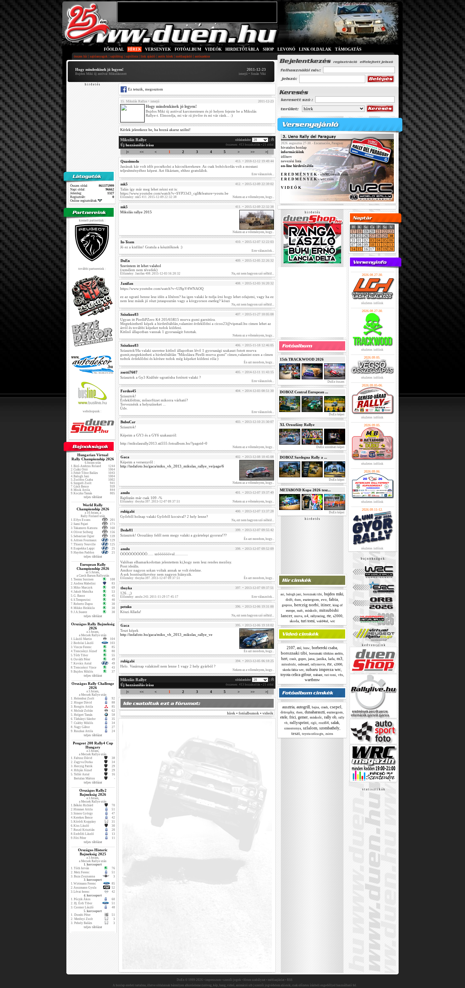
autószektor (202, 56)
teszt (295, 733)
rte (329, 615)
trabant (317, 675)
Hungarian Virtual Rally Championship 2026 (92, 457)
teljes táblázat (93, 497)
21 (378, 231)
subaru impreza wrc (323, 669)
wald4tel (322, 621)
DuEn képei (336, 414)
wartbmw (312, 679)
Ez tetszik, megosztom (145, 89)
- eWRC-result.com (314, 174)
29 (385, 236)
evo (324, 599)
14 (353, 249)
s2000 (337, 616)
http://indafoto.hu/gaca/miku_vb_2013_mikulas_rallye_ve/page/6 (172, 466)
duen (297, 600)
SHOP (268, 49)
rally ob (330, 717)
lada (331, 659)
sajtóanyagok (99, 56)
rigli (314, 723)
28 (378, 236)
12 (385, 245)
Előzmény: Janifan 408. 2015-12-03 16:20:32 (150, 273)
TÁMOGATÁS (348, 49)
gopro (302, 659)
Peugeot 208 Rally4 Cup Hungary (93, 745)
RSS (289, 980)
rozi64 (324, 723)
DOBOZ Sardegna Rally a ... (303, 457)
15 (359, 249)
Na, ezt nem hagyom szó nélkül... (252, 273)
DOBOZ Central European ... (304, 392)
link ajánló (148, 56)
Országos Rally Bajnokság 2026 (93, 626)
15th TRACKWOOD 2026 (302, 359)
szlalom (310, 727)
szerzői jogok (232, 980)
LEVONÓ (286, 49)
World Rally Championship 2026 (93, 507)
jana (311, 659)
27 (372, 236)
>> (253, 152)
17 (353, 231)
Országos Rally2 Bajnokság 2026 (93, 792)
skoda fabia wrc (293, 670)
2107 (291, 647)
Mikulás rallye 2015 (136, 212)
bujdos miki (333, 594)
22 (385, 231)
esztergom (311, 599)
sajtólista (132, 56)
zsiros (329, 734)
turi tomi (308, 621)
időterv (286, 156)
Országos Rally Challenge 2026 (92, 685)
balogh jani (293, 594)
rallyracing (317, 616)
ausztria (288, 707)
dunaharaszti (315, 712)
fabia (333, 599)
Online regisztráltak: (84, 200)
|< (127, 152)
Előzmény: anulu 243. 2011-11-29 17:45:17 (149, 596)
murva (298, 616)
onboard (303, 664)
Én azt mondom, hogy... (259, 362)
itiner (326, 604)
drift (289, 599)
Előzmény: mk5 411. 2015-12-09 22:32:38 (148, 197)
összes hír (80, 56)
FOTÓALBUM (188, 49)
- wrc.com (307, 179)
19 (385, 249)
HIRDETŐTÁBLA (242, 49)
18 (359, 231)
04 (378, 240)
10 (372, 245)
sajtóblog (116, 56)
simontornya (292, 728)
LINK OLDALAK (315, 49)
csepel (335, 706)
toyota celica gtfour (295, 674)
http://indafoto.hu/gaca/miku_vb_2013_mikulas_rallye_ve (166, 634)
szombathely (329, 728)
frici (292, 717)
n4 (306, 616)
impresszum (213, 980)
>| (266, 152)
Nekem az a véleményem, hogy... (253, 197)
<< (142, 152)
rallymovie (318, 664)
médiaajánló (184, 56)
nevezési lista (291, 161)
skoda (294, 621)
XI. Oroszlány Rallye (297, 425)
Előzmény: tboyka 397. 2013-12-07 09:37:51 (150, 501)
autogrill (303, 707)
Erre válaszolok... (263, 174)
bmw (306, 648)
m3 (339, 658)
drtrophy (287, 712)
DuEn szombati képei (330, 447)
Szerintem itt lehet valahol (140, 266)
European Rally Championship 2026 (93, 566)
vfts (340, 675)
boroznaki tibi (312, 594)
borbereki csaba (324, 647)
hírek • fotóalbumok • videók (250, 713)
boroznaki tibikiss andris (326, 653)
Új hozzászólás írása (137, 145)
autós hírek (165, 56)
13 (391, 245)
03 (372, 240)
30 (391, 236)
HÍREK (134, 49)
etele (283, 717)
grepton (287, 605)
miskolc (311, 610)
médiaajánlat (276, 980)
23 (391, 231)
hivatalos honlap (294, 147)
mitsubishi (289, 664)
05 (385, 240)
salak (335, 722)
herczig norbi (306, 604)
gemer (303, 717)
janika (321, 659)
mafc (300, 610)
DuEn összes (335, 381)
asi (282, 594)
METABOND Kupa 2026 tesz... (305, 490)
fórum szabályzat (254, 980)
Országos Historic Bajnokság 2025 (93, 852)
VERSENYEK (158, 49)
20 (391, 249)
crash (292, 659)
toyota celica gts (312, 734)
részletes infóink (372, 303)
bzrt (284, 658)
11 (378, 245)
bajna (315, 707)
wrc (332, 621)
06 (391, 240)
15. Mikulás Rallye (134, 101)
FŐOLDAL (114, 49)
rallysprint (299, 722)
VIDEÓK (213, 49)
